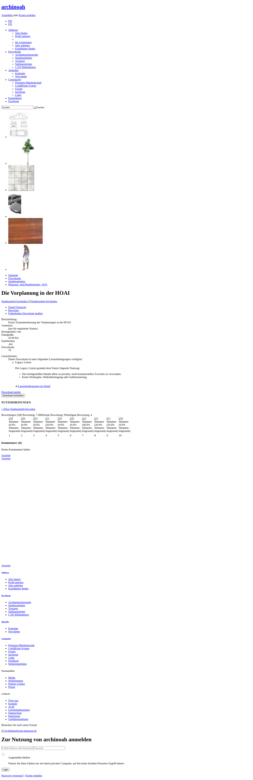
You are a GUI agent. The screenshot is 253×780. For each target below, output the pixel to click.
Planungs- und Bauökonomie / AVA (27, 284)
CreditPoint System (25, 85)
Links (18, 95)
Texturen (20, 61)
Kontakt (12, 703)
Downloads (14, 51)
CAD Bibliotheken (25, 67)
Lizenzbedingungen (19, 709)
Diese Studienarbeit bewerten (18, 409)
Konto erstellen (27, 15)
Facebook (13, 101)
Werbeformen (15, 680)
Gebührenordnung (18, 719)
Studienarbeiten (23, 57)
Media (11, 677)
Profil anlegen (22, 36)
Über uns (13, 700)
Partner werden (16, 683)
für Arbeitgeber (23, 42)
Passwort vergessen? (12, 775)
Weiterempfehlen (17, 663)
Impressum (14, 716)
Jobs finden (21, 33)
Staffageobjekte (23, 64)
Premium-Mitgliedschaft (28, 82)
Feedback (13, 660)
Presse (11, 687)
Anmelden (7, 15)
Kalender (20, 73)
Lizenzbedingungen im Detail (34, 386)
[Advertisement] (15, 511)
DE (10, 21)
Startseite (13, 275)
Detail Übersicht (17, 307)
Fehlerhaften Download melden (25, 313)
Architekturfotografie (26, 54)
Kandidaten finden (25, 48)
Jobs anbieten (22, 45)
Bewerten (13, 310)
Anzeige (5, 455)
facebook (20, 92)
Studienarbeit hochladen (14, 301)
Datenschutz (15, 713)
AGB (11, 706)
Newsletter (21, 76)
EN (10, 24)
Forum (18, 88)
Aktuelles (13, 70)
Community (14, 79)
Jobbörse (13, 30)
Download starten (11, 392)
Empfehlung (15, 98)
